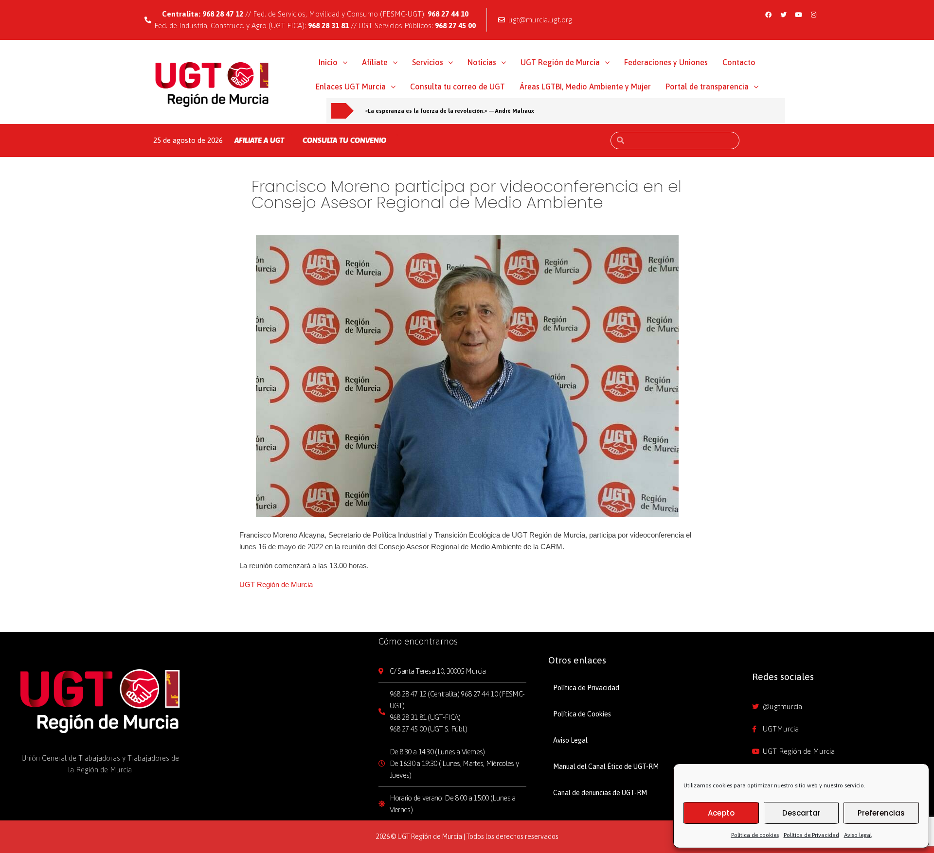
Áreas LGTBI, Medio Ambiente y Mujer (585, 86)
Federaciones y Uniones (666, 62)
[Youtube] (798, 14)
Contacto (738, 62)
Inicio (328, 62)
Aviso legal (858, 835)
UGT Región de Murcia (560, 62)
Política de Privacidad (811, 835)
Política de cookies (755, 835)
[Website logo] (212, 84)
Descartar (801, 813)
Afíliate (375, 62)
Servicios (427, 62)
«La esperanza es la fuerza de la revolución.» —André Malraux (449, 110)
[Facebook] (768, 14)
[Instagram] (814, 14)
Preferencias (881, 813)
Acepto (721, 813)
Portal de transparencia (707, 86)
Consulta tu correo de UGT (457, 86)
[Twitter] (783, 14)
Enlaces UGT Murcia (351, 86)
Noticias (481, 62)
